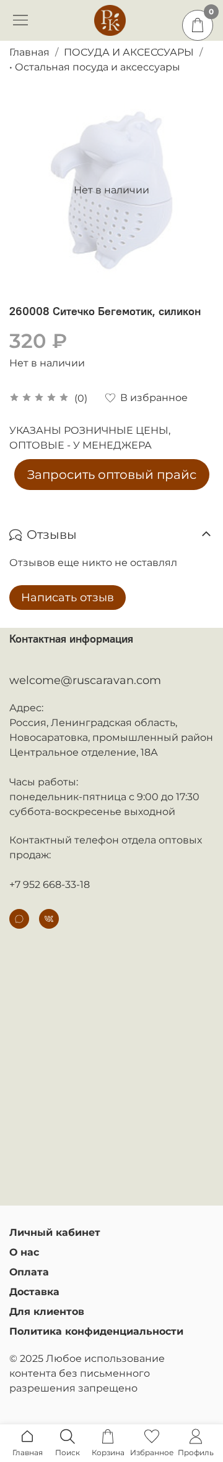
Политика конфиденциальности (96, 1331)
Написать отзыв (67, 597)
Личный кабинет (54, 1232)
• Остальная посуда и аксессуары (94, 67)
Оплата (29, 1272)
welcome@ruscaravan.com (85, 680)
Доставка (34, 1292)
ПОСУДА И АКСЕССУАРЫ (129, 52)
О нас (24, 1252)
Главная (29, 52)
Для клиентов (46, 1311)
